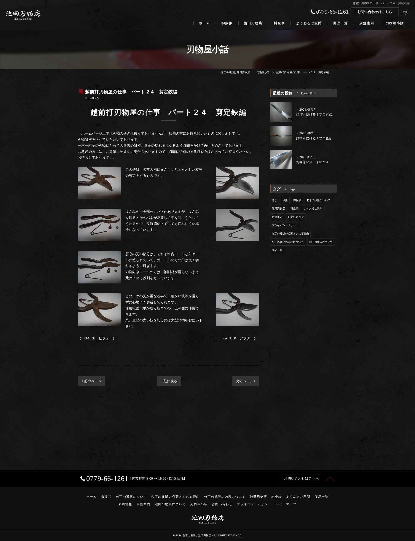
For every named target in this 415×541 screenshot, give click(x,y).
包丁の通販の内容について (287, 241)
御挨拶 (297, 200)
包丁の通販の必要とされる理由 (290, 233)
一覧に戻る (168, 381)
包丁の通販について (318, 200)
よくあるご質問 (313, 208)
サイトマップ (286, 504)
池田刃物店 (278, 208)
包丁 (274, 200)
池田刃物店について (321, 241)
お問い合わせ (296, 216)
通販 (285, 200)
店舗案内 (277, 216)
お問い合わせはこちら (374, 12)
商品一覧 (277, 250)
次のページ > (246, 381)
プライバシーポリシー (285, 225)
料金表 (294, 208)
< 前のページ (91, 381)
